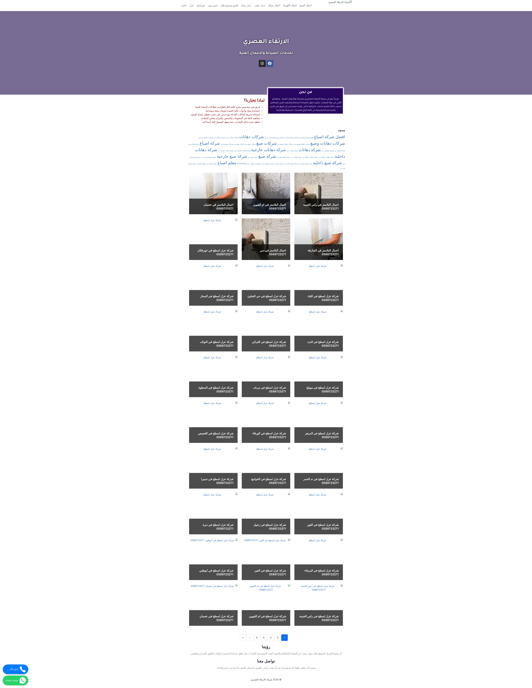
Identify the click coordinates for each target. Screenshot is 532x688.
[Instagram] (262, 63)
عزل (192, 5)
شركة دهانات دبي (296, 157)
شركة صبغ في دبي (267, 164)
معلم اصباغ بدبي (212, 164)
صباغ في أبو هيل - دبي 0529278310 (249, 164)
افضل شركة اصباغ (329, 136)
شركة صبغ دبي (278, 164)
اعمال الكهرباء (290, 5)
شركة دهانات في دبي (283, 157)
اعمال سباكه (274, 5)
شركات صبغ (266, 143)
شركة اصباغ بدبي (193, 144)
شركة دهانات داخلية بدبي (326, 157)
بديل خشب (259, 5)
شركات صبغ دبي (239, 144)
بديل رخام (246, 5)
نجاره (184, 5)
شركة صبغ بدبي (253, 157)
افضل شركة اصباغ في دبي (274, 138)
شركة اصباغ (210, 143)
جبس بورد (213, 5)
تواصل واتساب (11, 680)
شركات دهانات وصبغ (327, 143)
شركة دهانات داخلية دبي (310, 157)
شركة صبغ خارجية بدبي (209, 157)
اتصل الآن (13, 669)
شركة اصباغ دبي (340, 151)
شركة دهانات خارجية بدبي (242, 151)
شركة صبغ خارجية (232, 156)
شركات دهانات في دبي (205, 138)
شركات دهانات (251, 136)
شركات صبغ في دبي (227, 144)
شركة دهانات (310, 149)
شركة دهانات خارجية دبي (225, 151)
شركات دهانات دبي (219, 138)
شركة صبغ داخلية (327, 162)
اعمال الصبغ (306, 5)
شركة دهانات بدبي (292, 151)
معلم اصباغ (227, 162)
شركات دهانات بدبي (232, 138)
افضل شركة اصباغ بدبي (306, 138)
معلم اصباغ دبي (201, 164)
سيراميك (201, 5)
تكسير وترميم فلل (229, 5)
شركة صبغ (267, 156)
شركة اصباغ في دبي (327, 151)
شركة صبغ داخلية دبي (290, 164)
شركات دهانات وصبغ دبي (285, 144)
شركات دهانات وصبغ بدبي (302, 144)
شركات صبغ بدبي (250, 144)
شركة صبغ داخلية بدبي (305, 164)
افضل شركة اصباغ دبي (291, 138)
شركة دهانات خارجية (268, 149)
